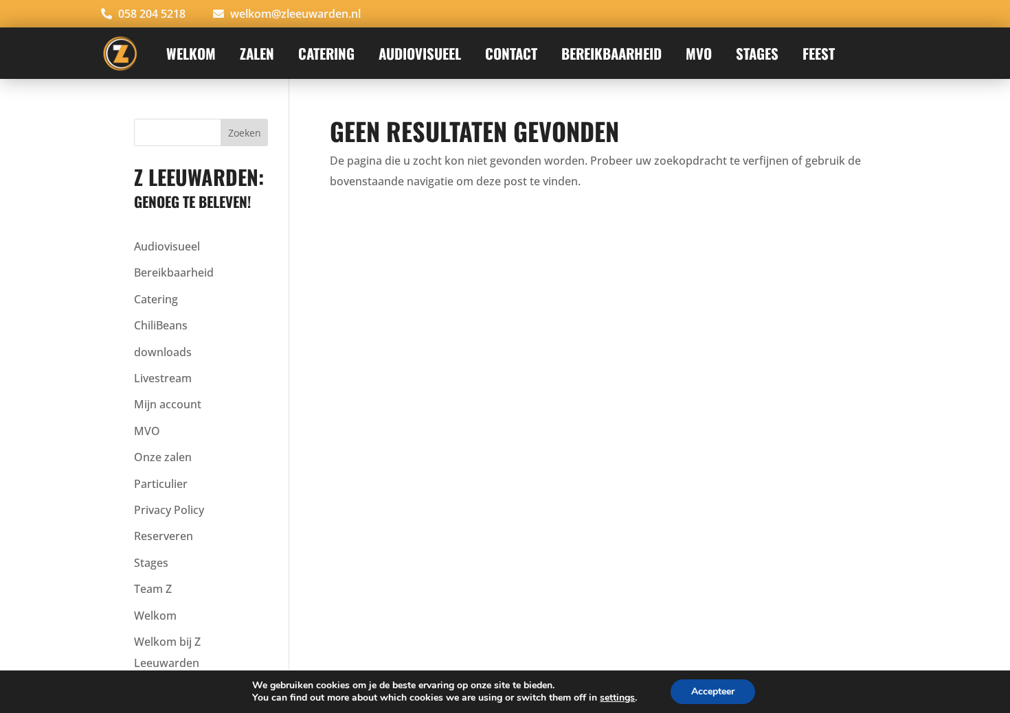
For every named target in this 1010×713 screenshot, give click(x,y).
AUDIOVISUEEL (420, 53)
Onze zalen (163, 457)
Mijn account (167, 404)
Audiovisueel (167, 246)
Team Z (153, 588)
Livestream (163, 378)
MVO (699, 53)
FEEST (819, 53)
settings (617, 698)
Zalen (257, 53)
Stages (151, 562)
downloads (163, 352)
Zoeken (244, 132)
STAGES (757, 53)
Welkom (191, 53)
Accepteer (712, 691)
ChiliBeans (161, 325)
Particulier (161, 483)
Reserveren (163, 535)
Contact (511, 53)
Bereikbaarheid (611, 53)
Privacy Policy (169, 509)
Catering (326, 53)
